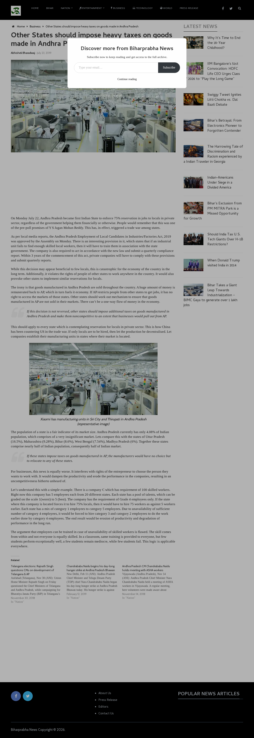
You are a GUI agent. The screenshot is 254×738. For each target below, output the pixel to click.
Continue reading (127, 79)
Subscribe (169, 67)
